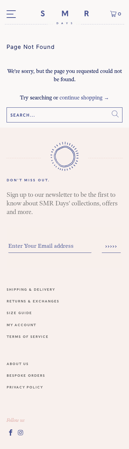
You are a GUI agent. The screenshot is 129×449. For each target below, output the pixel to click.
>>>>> (111, 246)
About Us (18, 363)
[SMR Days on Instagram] (21, 432)
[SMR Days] (64, 17)
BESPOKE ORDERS (26, 375)
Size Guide (19, 312)
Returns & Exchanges (33, 301)
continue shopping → (84, 98)
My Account (21, 325)
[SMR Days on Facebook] (11, 432)
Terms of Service (28, 336)
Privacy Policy (25, 387)
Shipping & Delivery (31, 289)
